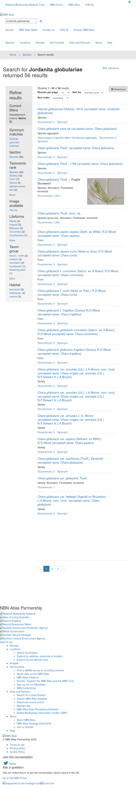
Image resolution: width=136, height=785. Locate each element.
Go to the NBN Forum (15, 778)
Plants (13, 221)
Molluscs (14, 228)
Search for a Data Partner (31, 695)
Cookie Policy (17, 751)
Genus (13, 182)
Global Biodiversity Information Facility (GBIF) (42, 713)
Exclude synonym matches (14, 142)
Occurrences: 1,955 (49, 222)
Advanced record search (30, 702)
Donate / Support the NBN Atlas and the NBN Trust (45, 681)
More (12, 195)
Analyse (40, 42)
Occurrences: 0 (46, 122)
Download (119, 89)
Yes (11, 210)
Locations (25, 42)
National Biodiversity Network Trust (24, 4)
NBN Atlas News (28, 30)
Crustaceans (16, 235)
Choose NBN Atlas (83, 30)
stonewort (15, 262)
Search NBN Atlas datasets (32, 698)
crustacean (15, 266)
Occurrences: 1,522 (49, 195)
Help (109, 42)
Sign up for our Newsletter (31, 684)
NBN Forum (56, 4)
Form (12, 179)
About (98, 42)
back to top (6, 642)
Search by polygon (27, 652)
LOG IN (89, 4)
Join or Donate (25, 727)
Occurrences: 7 (46, 487)
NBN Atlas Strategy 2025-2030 (34, 723)
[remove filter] (10, 121)
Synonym (62, 122)
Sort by (76, 92)
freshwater (15, 293)
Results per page (48, 92)
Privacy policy (17, 748)
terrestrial (15, 289)
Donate (9, 30)
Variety (13, 175)
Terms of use (17, 744)
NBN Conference (26, 688)
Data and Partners (79, 42)
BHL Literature (111, 68)
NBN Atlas (74, 4)
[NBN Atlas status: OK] (129, 2)
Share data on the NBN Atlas (33, 674)
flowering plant (17, 269)
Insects (13, 224)
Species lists (24, 705)
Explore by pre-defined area (32, 659)
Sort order (44, 97)
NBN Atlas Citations (28, 677)
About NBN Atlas (26, 720)
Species (9, 42)
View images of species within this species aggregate (67, 137)
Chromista (15, 231)
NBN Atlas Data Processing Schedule (37, 709)
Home (13, 54)
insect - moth (17, 255)
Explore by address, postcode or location (40, 656)
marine (13, 296)
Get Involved (57, 42)
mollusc (14, 259)
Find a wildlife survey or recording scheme (40, 670)
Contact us (48, 30)
